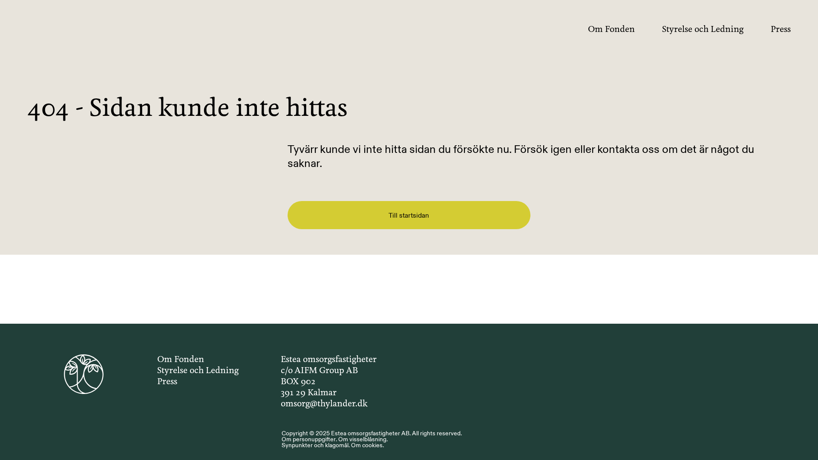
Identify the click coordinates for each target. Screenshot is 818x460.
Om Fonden (611, 30)
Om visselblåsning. (363, 439)
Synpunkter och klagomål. (316, 445)
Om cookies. (367, 445)
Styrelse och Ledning (702, 30)
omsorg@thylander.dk (324, 404)
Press (781, 30)
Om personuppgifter (309, 439)
